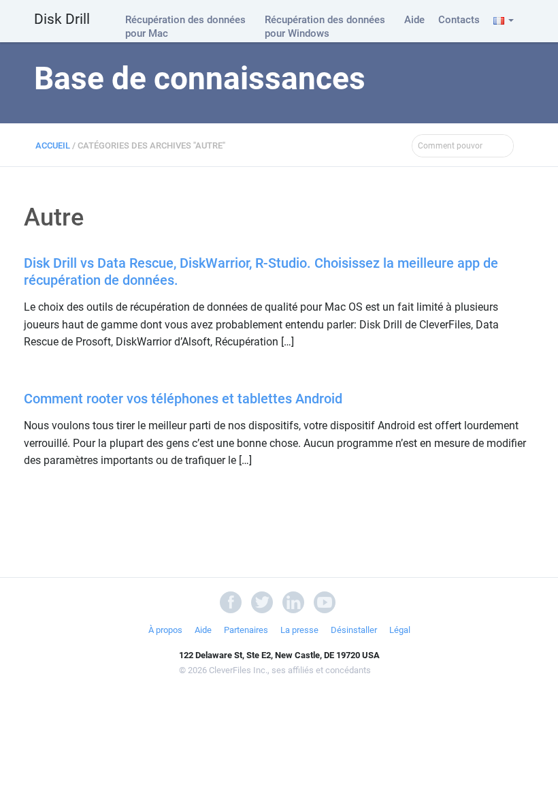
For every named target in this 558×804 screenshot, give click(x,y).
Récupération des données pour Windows (325, 27)
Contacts (459, 20)
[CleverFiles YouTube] (324, 601)
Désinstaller (354, 630)
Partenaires (246, 630)
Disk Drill (62, 19)
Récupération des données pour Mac (185, 27)
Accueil (52, 145)
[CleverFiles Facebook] (231, 601)
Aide (414, 20)
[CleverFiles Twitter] (262, 601)
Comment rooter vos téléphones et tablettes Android (183, 398)
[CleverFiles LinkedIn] (293, 601)
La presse (299, 630)
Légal (399, 630)
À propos (165, 630)
